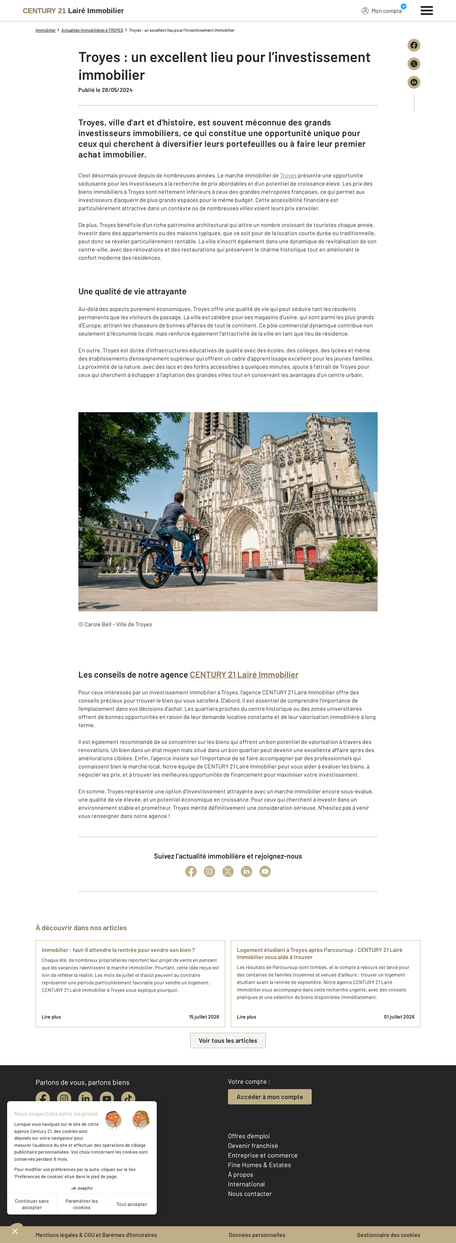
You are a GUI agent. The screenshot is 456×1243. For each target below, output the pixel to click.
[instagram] (64, 1099)
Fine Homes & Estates (259, 1165)
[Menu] (427, 9)
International (246, 1184)
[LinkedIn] (246, 871)
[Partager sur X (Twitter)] (414, 63)
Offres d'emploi (249, 1136)
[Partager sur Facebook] (414, 45)
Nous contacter (250, 1193)
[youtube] (107, 1099)
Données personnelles (257, 1234)
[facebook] (43, 1099)
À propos (240, 1174)
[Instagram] (209, 871)
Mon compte (387, 10)
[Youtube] (265, 871)
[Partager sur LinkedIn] (414, 82)
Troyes (288, 175)
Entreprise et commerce (263, 1155)
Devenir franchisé (253, 1145)
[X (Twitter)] (228, 871)
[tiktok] (128, 1099)
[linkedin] (85, 1099)
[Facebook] (191, 871)
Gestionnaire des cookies (388, 1234)
